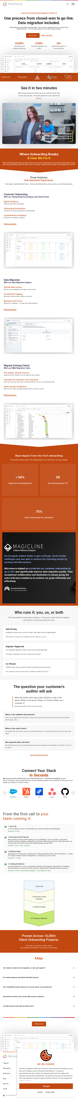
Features (6, 1063)
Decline (39, 1092)
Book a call (33, 35)
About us (5, 1083)
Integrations (7, 1068)
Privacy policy (50, 1092)
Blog (4, 1078)
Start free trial (46, 35)
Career (5, 1089)
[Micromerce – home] (12, 4)
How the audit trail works (39, 755)
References (6, 1073)
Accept (46, 1086)
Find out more (10, 224)
